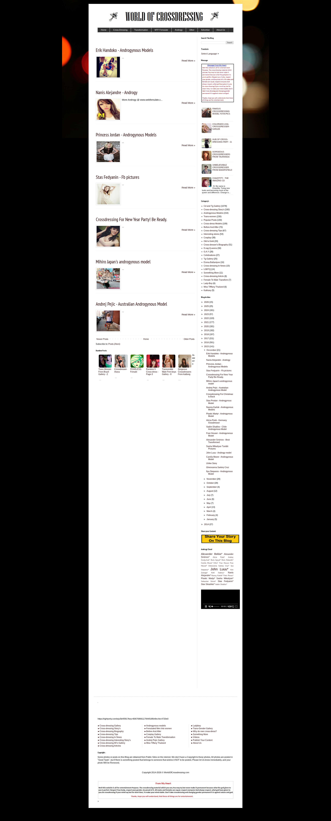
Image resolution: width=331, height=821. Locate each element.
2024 (206, 310)
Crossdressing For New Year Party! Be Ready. (131, 219)
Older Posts (189, 339)
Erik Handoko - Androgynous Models (124, 50)
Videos (195, 737)
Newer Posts (102, 339)
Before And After (211, 227)
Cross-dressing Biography (111, 731)
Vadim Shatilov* (221, 584)
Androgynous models (155, 726)
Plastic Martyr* (208, 578)
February (211, 515)
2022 (206, 318)
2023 (206, 314)
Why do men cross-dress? (204, 731)
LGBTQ (207, 269)
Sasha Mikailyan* (224, 578)
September (212, 487)
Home (146, 339)
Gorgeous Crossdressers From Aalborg (184, 371)
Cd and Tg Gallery (212, 206)
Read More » (188, 60)
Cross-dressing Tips (213, 230)
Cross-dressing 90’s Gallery (111, 743)
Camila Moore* (207, 563)
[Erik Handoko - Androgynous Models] (108, 77)
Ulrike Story (211, 463)
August (210, 491)
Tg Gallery (208, 259)
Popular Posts (210, 220)
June (209, 499)
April (209, 507)
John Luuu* (219, 569)
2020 (206, 326)
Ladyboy (196, 726)
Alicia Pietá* (219, 557)
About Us (196, 743)
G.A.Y (206, 252)
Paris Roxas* (228, 576)
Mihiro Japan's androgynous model (123, 262)
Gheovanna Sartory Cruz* (218, 566)
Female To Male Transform (216, 280)
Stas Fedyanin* (225, 581)
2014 (206, 524)
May (209, 503)
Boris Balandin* (228, 560)
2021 (206, 322)
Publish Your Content (201, 740)
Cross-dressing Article (214, 276)
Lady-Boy (208, 283)
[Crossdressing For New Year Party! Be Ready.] (108, 246)
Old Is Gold (209, 241)
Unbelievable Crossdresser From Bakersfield (222, 167)
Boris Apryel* (216, 560)
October (210, 483)
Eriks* (216, 563)
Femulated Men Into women (158, 728)
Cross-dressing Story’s (109, 728)
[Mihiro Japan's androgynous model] (108, 289)
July (209, 495)
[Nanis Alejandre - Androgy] (108, 119)
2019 (206, 330)
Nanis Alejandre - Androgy (116, 92)
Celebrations (209, 255)
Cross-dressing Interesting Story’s (115, 740)
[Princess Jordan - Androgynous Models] (108, 162)
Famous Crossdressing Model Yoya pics (221, 111)
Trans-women (210, 216)
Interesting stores (211, 234)
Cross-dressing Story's (214, 209)
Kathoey (207, 290)
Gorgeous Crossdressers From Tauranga (221, 154)
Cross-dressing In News (215, 266)
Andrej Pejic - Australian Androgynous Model (131, 304)
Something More (211, 273)
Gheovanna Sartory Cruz (217, 467)
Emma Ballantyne (212, 262)
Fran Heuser (224, 563)
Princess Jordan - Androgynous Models (126, 135)
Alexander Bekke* (211, 554)
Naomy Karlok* (217, 576)
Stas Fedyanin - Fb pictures (117, 177)
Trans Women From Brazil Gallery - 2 (104, 371)
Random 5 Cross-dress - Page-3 (152, 371)
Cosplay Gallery (152, 734)
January (211, 519)
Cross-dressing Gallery (109, 726)
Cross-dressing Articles (110, 746)
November (212, 479)
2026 (206, 302)
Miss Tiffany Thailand (155, 743)
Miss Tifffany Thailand (214, 287)
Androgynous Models (213, 213)
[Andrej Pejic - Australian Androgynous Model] (108, 331)
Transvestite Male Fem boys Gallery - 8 (169, 371)
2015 (206, 346)
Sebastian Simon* (208, 581)
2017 (206, 338)
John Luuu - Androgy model (218, 453)
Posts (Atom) (114, 344)
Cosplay (207, 237)
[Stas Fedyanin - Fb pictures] (108, 204)
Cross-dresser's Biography (216, 245)
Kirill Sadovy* (217, 573)
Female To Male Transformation (159, 737)
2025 (206, 306)
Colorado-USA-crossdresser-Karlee (221, 126)
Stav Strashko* (208, 584)
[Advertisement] (145, 401)
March (210, 511)
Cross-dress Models (213, 224)
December (212, 350)
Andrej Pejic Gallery (154, 740)
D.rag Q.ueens (210, 248)
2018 (206, 334)
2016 (206, 342)
